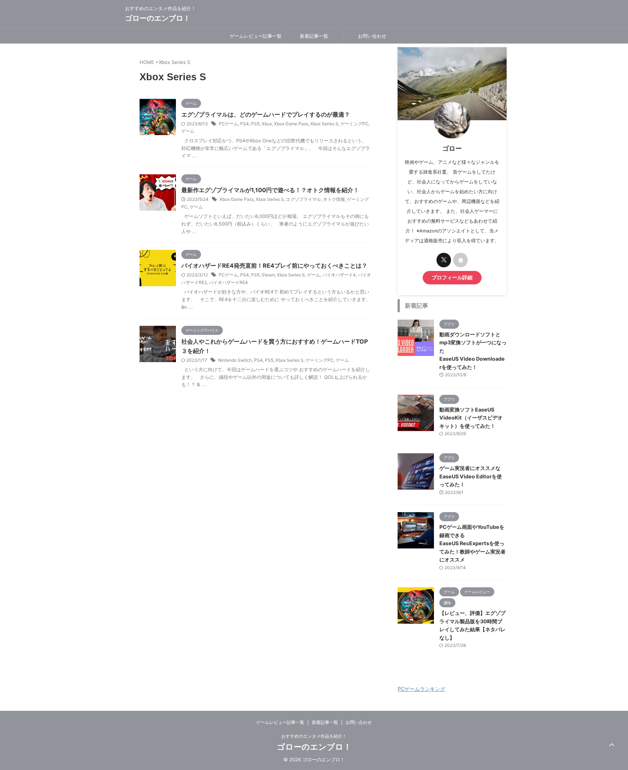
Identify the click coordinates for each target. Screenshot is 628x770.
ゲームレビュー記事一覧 (256, 36)
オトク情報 (334, 199)
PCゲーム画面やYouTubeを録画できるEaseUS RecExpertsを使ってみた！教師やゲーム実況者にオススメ (472, 543)
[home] (460, 260)
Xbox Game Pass (291, 123)
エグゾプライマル (303, 199)
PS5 (255, 123)
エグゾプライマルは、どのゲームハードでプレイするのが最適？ (265, 114)
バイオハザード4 (339, 274)
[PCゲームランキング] (434, 681)
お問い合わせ (372, 36)
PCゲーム (228, 123)
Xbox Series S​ (324, 123)
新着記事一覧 (314, 36)
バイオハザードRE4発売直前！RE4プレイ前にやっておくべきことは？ (274, 265)
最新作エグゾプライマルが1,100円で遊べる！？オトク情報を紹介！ (270, 190)
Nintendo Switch (235, 360)
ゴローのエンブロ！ (157, 18)
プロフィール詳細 (452, 277)
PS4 (244, 123)
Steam (268, 274)
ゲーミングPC (355, 123)
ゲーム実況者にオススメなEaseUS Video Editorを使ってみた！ (470, 476)
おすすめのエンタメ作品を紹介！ (314, 736)
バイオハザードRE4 (228, 282)
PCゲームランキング (421, 689)
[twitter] (443, 260)
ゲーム (187, 131)
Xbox (267, 123)
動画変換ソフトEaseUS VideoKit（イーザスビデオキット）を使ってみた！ (471, 417)
